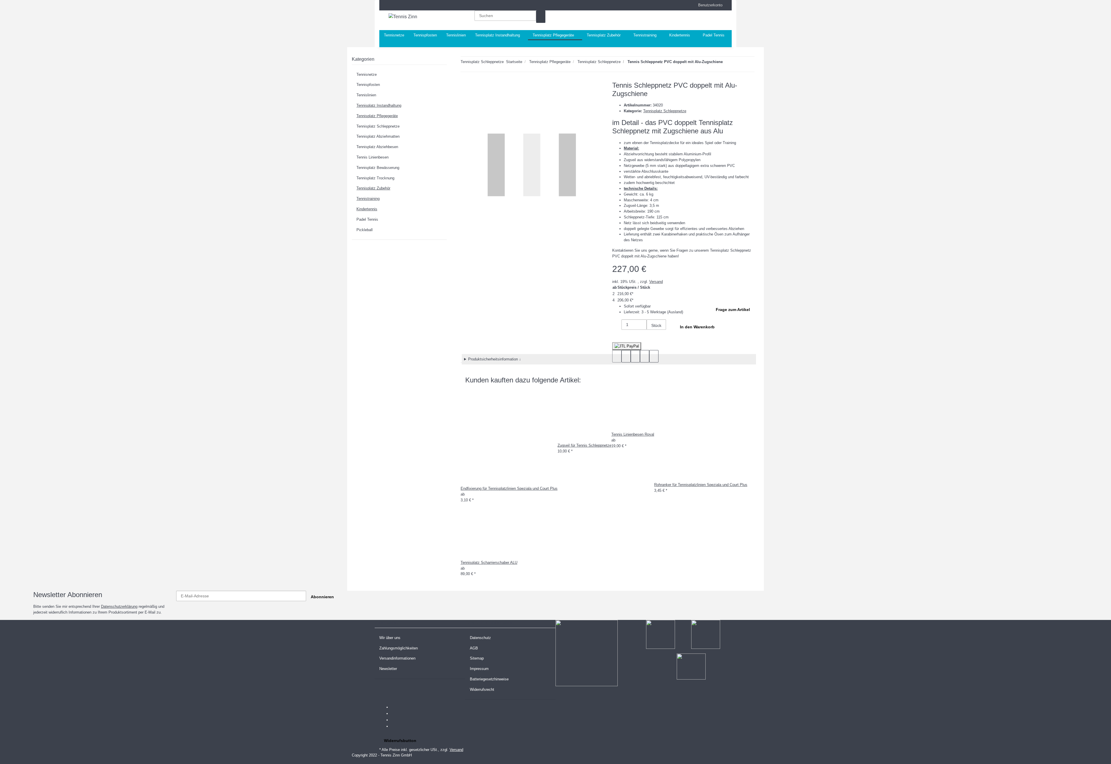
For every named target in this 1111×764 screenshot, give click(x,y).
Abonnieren (322, 596)
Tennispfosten (368, 84)
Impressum (479, 669)
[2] (626, 346)
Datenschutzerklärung (119, 606)
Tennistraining (368, 198)
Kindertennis (366, 209)
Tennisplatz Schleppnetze (664, 111)
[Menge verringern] (616, 325)
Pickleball (364, 230)
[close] (465, 87)
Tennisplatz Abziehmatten (378, 136)
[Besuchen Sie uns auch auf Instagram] (395, 727)
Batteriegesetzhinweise (489, 679)
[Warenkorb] (694, 20)
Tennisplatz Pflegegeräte (377, 116)
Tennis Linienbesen (372, 157)
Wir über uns (389, 638)
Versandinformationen (397, 658)
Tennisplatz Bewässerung (377, 167)
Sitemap (477, 658)
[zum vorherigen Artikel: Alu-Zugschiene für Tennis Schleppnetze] (737, 63)
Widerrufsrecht (482, 689)
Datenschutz (480, 638)
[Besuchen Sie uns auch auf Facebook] (395, 707)
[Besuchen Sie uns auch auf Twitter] (395, 714)
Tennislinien (366, 95)
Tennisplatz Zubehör (373, 188)
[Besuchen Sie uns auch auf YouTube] (395, 720)
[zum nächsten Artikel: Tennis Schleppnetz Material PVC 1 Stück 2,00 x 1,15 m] (727, 63)
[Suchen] (540, 16)
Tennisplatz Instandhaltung (378, 105)
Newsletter (388, 669)
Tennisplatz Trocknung (375, 178)
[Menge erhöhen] (651, 336)
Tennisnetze (366, 74)
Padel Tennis (367, 219)
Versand (656, 281)
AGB (474, 648)
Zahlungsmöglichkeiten (398, 648)
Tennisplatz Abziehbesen (377, 147)
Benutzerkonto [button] (708, 5)
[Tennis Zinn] (403, 16)
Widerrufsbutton (400, 740)
